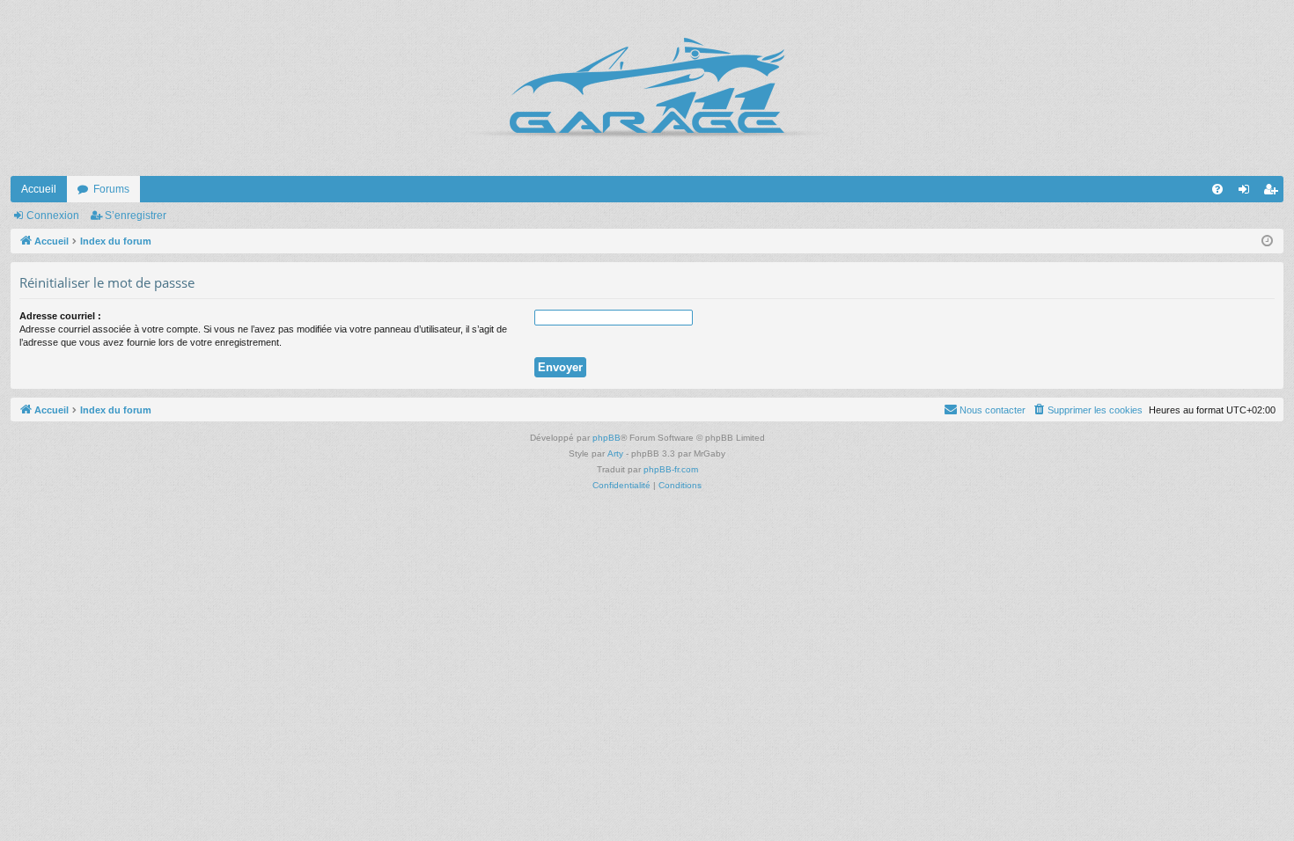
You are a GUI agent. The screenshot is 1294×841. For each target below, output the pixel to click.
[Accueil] (647, 88)
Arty (615, 453)
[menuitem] (1217, 189)
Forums (111, 189)
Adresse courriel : (60, 316)
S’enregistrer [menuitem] (1273, 192)
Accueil (38, 189)
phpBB (606, 437)
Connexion (52, 215)
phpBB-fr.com (670, 469)
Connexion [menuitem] (1247, 192)
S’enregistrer (135, 215)
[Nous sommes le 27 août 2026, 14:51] (1267, 241)
